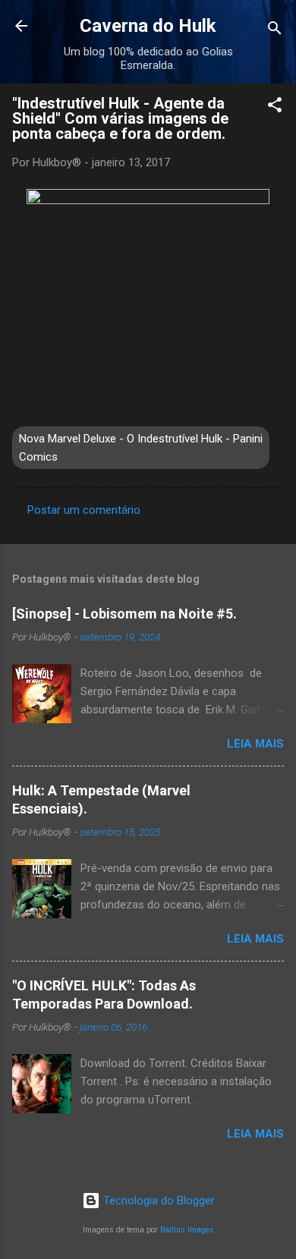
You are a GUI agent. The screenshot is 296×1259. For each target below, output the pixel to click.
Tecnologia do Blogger (157, 1200)
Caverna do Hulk (148, 25)
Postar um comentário (83, 510)
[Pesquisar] (275, 31)
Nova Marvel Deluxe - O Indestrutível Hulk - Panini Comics (141, 448)
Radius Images (187, 1230)
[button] (275, 107)
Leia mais (255, 744)
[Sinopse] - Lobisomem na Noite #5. (124, 614)
